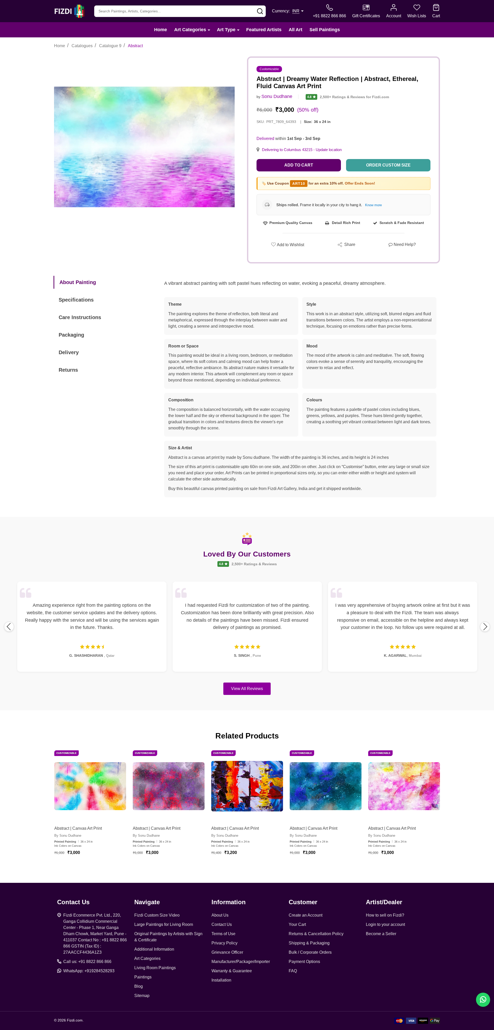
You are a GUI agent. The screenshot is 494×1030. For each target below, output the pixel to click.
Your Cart (297, 924)
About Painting (77, 282)
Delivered (265, 138)
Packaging (71, 335)
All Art (295, 29)
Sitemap (141, 995)
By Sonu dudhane (67, 835)
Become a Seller (381, 934)
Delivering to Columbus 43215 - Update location (302, 150)
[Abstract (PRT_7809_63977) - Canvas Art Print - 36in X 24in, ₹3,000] (169, 786)
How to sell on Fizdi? (385, 915)
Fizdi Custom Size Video (157, 915)
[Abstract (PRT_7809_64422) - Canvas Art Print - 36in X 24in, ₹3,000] (90, 786)
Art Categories (190, 29)
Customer (303, 902)
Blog (138, 986)
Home (160, 29)
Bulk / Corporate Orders (310, 952)
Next (485, 626)
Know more (373, 205)
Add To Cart (96, 868)
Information (228, 902)
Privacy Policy (224, 943)
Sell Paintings (325, 29)
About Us (219, 915)
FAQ (293, 971)
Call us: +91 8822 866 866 (87, 961)
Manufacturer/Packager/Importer (240, 961)
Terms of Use (223, 934)
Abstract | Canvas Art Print (78, 828)
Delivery (69, 352)
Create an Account (305, 915)
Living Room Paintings (155, 968)
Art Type (226, 29)
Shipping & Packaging (309, 943)
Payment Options (304, 961)
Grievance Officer (227, 952)
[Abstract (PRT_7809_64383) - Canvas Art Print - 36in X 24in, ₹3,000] (404, 786)
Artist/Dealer (384, 902)
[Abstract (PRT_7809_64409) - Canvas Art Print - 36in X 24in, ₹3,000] (325, 786)
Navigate (147, 902)
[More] (209, 29)
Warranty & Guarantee (231, 971)
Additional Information (154, 949)
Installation (221, 980)
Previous (9, 626)
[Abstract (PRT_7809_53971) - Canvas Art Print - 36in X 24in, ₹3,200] (247, 786)
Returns (68, 370)
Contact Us (221, 924)
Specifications (76, 300)
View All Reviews (247, 688)
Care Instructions (80, 317)
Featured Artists (263, 29)
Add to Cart (298, 165)
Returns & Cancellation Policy (316, 934)
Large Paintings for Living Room (163, 924)
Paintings (143, 977)
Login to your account (385, 924)
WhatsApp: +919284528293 (88, 971)
